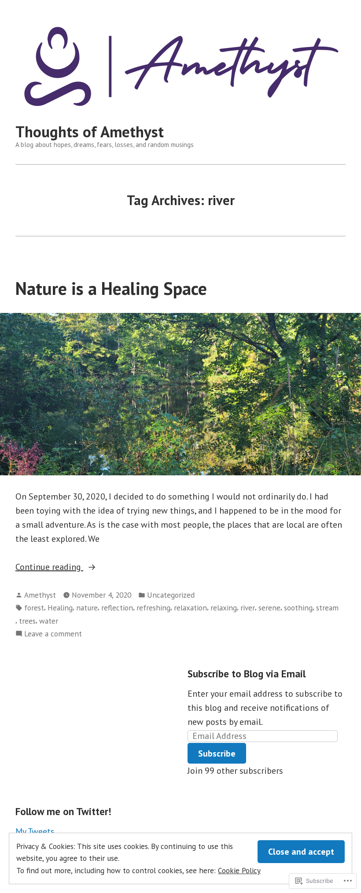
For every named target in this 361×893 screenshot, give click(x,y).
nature (87, 608)
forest (34, 608)
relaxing (223, 608)
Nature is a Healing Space (111, 288)
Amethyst (40, 595)
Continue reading (49, 567)
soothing (298, 608)
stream (327, 608)
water (48, 621)
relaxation (190, 608)
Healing (60, 608)
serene (269, 608)
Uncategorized (171, 595)
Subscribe (217, 753)
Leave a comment (53, 634)
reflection (117, 608)
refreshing (153, 608)
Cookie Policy (239, 870)
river (247, 608)
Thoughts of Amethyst (89, 131)
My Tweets (35, 831)
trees (27, 621)
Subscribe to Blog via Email (247, 673)
